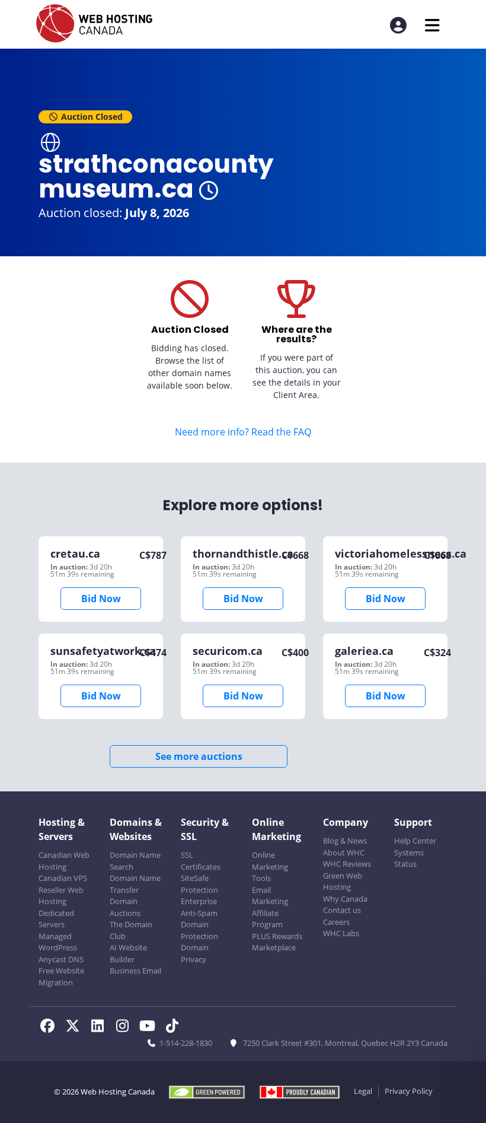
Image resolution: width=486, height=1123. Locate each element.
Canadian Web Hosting (64, 861)
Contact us (342, 910)
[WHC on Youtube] (150, 1027)
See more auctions (198, 756)
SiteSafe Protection (199, 884)
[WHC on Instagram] (125, 1027)
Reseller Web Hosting (61, 896)
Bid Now (101, 598)
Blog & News (345, 840)
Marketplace (274, 947)
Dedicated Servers (56, 919)
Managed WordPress (58, 942)
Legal (363, 1091)
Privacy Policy (409, 1091)
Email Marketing (270, 896)
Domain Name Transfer (135, 884)
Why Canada (345, 898)
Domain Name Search (135, 861)
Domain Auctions (125, 907)
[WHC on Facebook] (51, 1027)
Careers (336, 922)
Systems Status (409, 858)
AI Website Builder (128, 953)
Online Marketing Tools (270, 866)
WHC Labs (341, 933)
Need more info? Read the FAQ (243, 431)
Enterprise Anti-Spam (199, 907)
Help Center (415, 840)
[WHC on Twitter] (75, 1027)
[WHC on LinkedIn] (100, 1027)
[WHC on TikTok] (174, 1027)
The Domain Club (131, 930)
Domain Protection (199, 930)
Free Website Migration (61, 976)
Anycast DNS (61, 959)
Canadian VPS (63, 878)
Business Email (135, 970)
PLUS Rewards (277, 936)
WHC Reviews (347, 863)
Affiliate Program (267, 919)
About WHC (343, 852)
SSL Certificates (200, 861)
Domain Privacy (195, 953)
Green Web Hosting (342, 881)
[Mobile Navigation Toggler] (432, 25)
